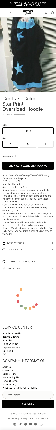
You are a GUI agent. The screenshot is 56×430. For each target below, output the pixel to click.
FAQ (4, 354)
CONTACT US (13, 268)
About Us (6, 367)
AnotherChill (22, 414)
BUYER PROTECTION (16, 243)
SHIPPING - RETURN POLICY (21, 261)
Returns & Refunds (11, 337)
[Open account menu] (46, 12)
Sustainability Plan (11, 377)
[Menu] (3, 12)
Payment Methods (11, 347)
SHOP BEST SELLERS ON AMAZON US (28, 166)
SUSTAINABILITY (14, 250)
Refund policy (13, 418)
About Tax (7, 340)
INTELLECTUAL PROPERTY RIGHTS (19, 388)
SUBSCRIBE (28, 403)
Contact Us (7, 370)
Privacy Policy (9, 384)
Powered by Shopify (37, 414)
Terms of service (10, 380)
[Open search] (10, 12)
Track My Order (10, 343)
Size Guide (7, 156)
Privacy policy (27, 418)
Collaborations (9, 373)
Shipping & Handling (12, 333)
